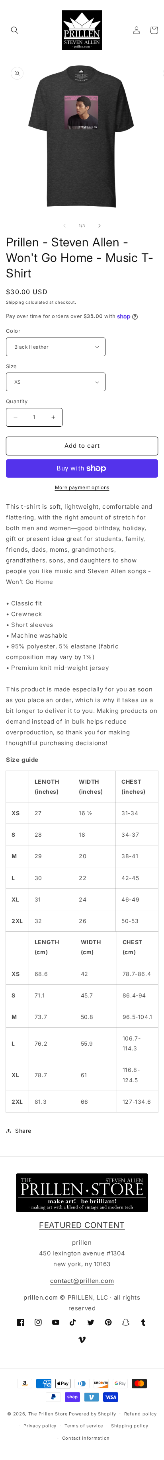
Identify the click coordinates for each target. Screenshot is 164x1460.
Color (13, 331)
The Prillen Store (48, 1413)
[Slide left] (64, 225)
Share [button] (23, 1130)
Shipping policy (129, 1426)
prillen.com (40, 1297)
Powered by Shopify (92, 1413)
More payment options (82, 487)
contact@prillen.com (82, 1280)
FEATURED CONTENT (82, 1225)
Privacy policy (40, 1426)
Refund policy (140, 1414)
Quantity (16, 401)
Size (11, 366)
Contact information (86, 1438)
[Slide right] (99, 225)
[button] (14, 30)
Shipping (15, 302)
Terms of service (83, 1426)
